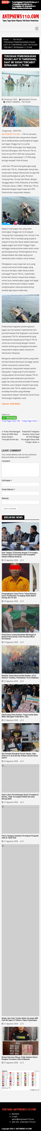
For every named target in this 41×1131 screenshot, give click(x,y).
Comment (6, 461)
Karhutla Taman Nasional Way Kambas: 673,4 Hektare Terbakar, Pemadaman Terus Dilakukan (20, 677)
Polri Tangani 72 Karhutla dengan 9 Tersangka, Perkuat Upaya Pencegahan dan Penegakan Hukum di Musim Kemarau (20, 555)
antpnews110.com (27, 1122)
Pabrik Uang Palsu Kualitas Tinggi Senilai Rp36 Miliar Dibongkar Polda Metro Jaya (20, 716)
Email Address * (8, 489)
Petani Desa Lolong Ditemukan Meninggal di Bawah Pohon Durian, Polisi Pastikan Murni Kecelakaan (19, 637)
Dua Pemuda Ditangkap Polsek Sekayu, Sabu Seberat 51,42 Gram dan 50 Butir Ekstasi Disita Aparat (20, 756)
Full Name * (7, 480)
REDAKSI (15, 1114)
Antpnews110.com (29, 99)
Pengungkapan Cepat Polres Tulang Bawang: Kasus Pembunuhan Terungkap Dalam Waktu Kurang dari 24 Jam (24, 5)
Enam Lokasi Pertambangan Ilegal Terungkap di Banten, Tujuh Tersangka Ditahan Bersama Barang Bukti (20, 797)
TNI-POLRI (26, 102)
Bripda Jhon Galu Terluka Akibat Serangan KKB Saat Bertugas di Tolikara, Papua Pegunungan (20, 1019)
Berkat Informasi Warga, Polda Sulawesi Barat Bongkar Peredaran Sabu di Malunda (19, 1058)
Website (5, 498)
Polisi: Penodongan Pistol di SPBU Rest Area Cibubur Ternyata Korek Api (11, 435)
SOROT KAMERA (13, 102)
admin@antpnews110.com (23, 1119)
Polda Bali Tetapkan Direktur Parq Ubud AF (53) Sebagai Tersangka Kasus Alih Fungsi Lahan (30, 436)
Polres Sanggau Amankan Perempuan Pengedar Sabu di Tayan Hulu (20, 837)
